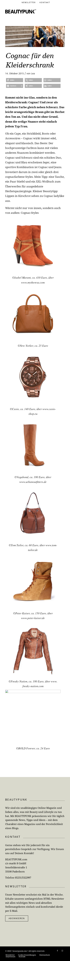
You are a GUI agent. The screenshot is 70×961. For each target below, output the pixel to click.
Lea (33, 73)
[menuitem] (29, 2)
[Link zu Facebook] (57, 950)
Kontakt (45, 2)
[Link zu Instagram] (62, 950)
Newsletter (29, 2)
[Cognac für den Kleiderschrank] (35, 36)
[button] (14, 80)
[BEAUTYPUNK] (20, 11)
